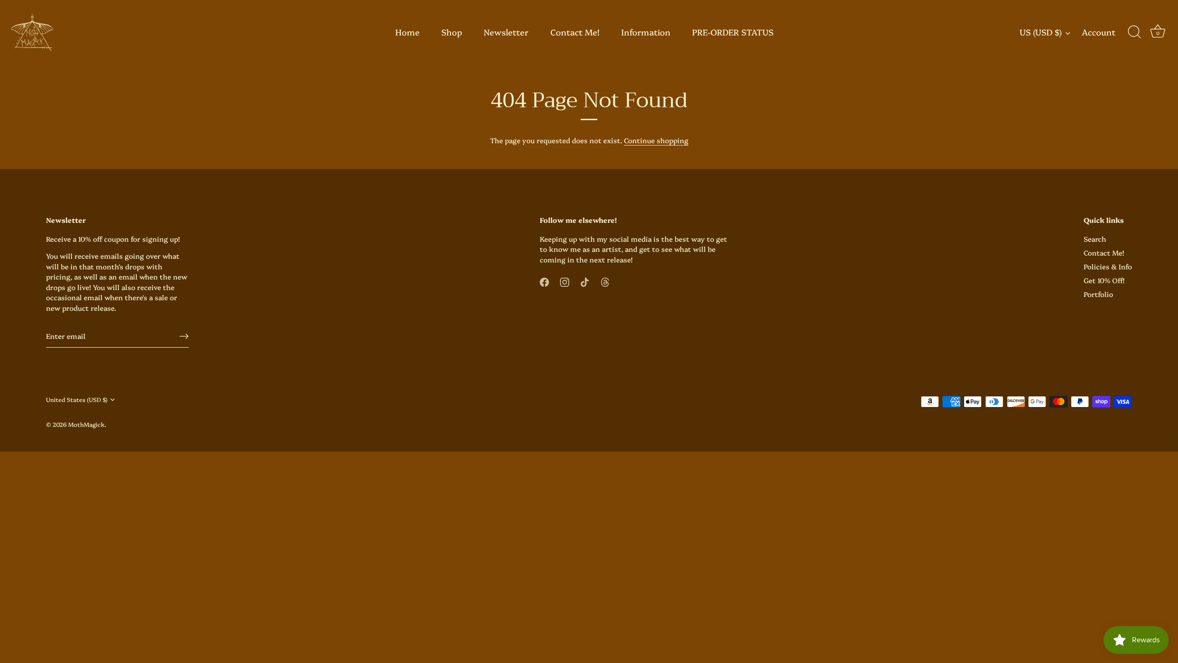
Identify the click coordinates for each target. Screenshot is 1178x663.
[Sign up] (184, 336)
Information (645, 32)
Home (407, 32)
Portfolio (1098, 294)
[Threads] (605, 280)
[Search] (1134, 32)
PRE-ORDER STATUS (733, 32)
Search (1095, 239)
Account (1098, 32)
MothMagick (86, 424)
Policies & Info (1108, 266)
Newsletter (506, 32)
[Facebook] (544, 280)
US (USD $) (1041, 32)
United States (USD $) (76, 399)
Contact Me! (575, 32)
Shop (451, 32)
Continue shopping (656, 140)
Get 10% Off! (1104, 280)
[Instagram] (564, 280)
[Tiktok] (584, 280)
